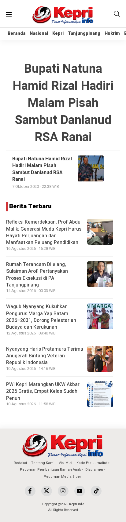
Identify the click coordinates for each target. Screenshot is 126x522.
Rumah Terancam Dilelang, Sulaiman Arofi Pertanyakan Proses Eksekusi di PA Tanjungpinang (37, 275)
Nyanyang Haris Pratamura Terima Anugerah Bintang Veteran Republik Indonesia (44, 356)
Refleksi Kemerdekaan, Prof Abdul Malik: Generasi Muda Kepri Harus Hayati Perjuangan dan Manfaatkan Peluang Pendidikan (44, 232)
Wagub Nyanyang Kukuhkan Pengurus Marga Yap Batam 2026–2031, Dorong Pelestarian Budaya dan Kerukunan (41, 317)
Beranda (16, 33)
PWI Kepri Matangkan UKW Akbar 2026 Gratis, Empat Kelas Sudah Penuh (43, 391)
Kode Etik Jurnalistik (92, 463)
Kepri (58, 33)
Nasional (39, 33)
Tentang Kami (42, 463)
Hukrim (112, 33)
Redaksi (20, 463)
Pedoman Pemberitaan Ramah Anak (50, 469)
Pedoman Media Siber (62, 476)
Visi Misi (65, 463)
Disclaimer (94, 469)
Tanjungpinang (84, 33)
